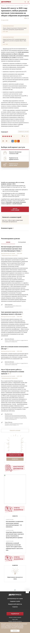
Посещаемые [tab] (22, 242)
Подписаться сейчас (15, 455)
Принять (15, 630)
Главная (3, 5)
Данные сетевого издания (15, 617)
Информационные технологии (9, 255)
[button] (7, 141)
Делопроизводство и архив (8, 253)
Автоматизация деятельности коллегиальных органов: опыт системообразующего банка (11, 249)
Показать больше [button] (15, 430)
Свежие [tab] (8, 242)
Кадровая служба (15, 601)
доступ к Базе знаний (15, 209)
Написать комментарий (11, 217)
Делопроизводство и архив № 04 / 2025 (14, 5)
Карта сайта (15, 619)
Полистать (15, 459)
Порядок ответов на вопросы (15, 621)
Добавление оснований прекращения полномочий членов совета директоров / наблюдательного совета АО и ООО (14, 546)
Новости (26, 5)
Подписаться (15, 613)
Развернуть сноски (23, 131)
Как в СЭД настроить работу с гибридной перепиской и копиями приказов (12, 372)
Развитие (15, 607)
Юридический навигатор (15, 604)
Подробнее (20, 627)
